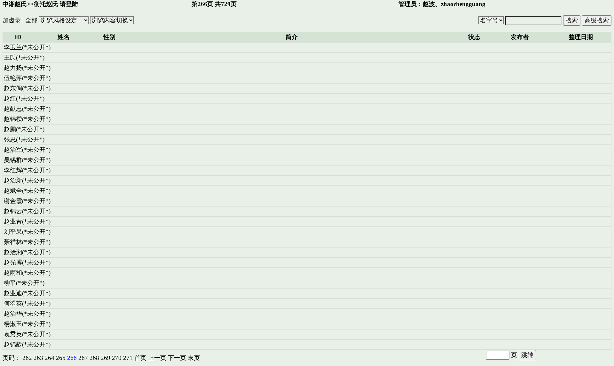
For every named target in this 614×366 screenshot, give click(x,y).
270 (117, 357)
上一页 (157, 357)
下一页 (177, 357)
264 (49, 357)
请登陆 (69, 4)
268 (94, 357)
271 (128, 357)
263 (38, 357)
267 (83, 357)
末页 (194, 357)
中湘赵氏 (15, 4)
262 (27, 357)
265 (61, 357)
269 (105, 357)
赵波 (429, 4)
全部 (31, 20)
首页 (140, 357)
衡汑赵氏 (46, 4)
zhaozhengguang (463, 4)
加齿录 (12, 20)
